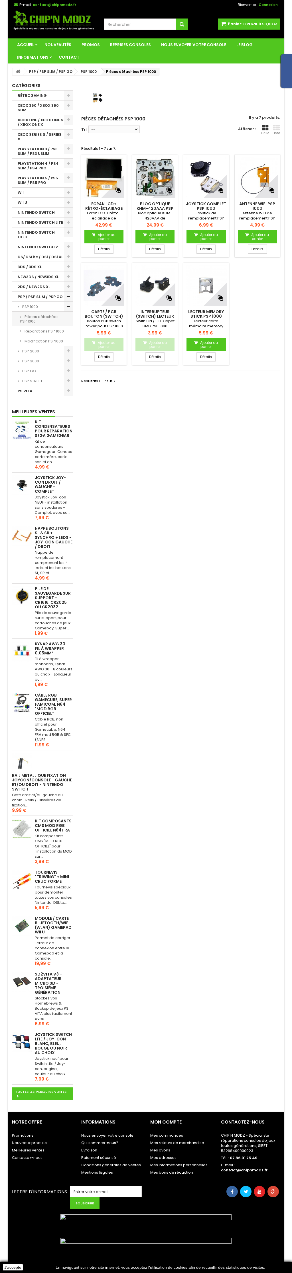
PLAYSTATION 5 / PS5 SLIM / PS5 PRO (38, 180)
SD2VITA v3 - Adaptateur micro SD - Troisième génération (48, 983)
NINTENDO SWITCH (36, 212)
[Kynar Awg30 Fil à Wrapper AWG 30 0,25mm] (22, 652)
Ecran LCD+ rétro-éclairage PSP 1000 (104, 208)
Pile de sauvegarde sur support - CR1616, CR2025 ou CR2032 (53, 598)
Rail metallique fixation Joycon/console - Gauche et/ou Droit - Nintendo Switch (42, 782)
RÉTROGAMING (32, 95)
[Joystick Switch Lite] (22, 1042)
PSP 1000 (29, 306)
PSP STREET (31, 381)
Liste (276, 133)
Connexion (268, 4)
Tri (84, 129)
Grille (265, 133)
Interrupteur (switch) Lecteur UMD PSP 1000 (155, 316)
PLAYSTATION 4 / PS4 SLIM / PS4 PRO (38, 166)
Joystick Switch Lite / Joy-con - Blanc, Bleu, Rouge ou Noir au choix (53, 1044)
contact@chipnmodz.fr (244, 1170)
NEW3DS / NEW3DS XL (38, 277)
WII (21, 192)
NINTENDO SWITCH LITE (40, 222)
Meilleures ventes (33, 411)
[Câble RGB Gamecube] (22, 703)
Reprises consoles (130, 45)
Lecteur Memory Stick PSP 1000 (206, 314)
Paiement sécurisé (98, 1157)
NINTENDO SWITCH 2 (38, 247)
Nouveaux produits (29, 1142)
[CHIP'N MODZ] (54, 20)
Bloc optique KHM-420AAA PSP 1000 (155, 208)
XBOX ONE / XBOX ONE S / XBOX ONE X (40, 122)
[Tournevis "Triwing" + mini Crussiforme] (22, 880)
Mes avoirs (160, 1150)
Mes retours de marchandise (177, 1142)
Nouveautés (57, 45)
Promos (91, 45)
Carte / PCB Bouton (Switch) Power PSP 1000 (104, 316)
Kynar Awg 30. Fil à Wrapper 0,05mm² (50, 648)
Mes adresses (163, 1157)
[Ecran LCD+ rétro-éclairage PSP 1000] (104, 177)
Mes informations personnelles (179, 1165)
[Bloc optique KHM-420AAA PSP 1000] (155, 177)
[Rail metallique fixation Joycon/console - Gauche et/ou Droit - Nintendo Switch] (22, 763)
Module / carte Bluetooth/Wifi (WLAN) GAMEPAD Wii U (53, 925)
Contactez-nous (27, 1157)
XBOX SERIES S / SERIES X (40, 137)
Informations (32, 57)
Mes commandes (166, 1135)
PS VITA (25, 391)
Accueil (25, 45)
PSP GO (28, 371)
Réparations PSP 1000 (44, 331)
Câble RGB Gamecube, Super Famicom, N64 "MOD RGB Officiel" (53, 704)
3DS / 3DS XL (30, 267)
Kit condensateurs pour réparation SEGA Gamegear (53, 428)
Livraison (89, 1150)
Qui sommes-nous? (99, 1142)
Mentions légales (97, 1172)
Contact (69, 57)
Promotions (22, 1135)
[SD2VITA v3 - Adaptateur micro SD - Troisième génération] (22, 982)
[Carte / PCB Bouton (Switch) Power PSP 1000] (104, 285)
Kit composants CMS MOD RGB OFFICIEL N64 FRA (53, 825)
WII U (22, 202)
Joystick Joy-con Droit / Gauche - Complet (50, 484)
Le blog (244, 45)
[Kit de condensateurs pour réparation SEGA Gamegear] (22, 430)
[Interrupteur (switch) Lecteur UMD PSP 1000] (155, 285)
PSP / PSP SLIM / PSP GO (40, 296)
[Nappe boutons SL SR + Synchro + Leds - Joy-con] (22, 536)
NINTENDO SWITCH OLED (36, 235)
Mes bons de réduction (171, 1172)
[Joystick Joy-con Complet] (22, 485)
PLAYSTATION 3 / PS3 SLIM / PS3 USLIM (38, 151)
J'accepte (12, 1267)
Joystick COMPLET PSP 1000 (206, 206)
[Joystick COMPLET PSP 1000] (206, 177)
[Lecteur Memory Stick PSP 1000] (206, 285)
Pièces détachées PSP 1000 (39, 319)
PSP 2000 (30, 351)
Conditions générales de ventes (111, 1165)
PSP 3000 (30, 361)
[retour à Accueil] (18, 71)
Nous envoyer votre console (193, 45)
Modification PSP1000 (43, 341)
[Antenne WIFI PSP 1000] (257, 177)
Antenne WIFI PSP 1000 (257, 206)
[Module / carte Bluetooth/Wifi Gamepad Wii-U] (22, 926)
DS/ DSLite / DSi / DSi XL (40, 257)
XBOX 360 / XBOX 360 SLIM (38, 108)
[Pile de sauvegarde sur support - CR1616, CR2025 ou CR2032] (22, 596)
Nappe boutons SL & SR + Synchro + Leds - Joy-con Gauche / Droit (53, 537)
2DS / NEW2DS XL (34, 286)
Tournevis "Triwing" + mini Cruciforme (52, 876)
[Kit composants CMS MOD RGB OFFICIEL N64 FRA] (22, 829)
